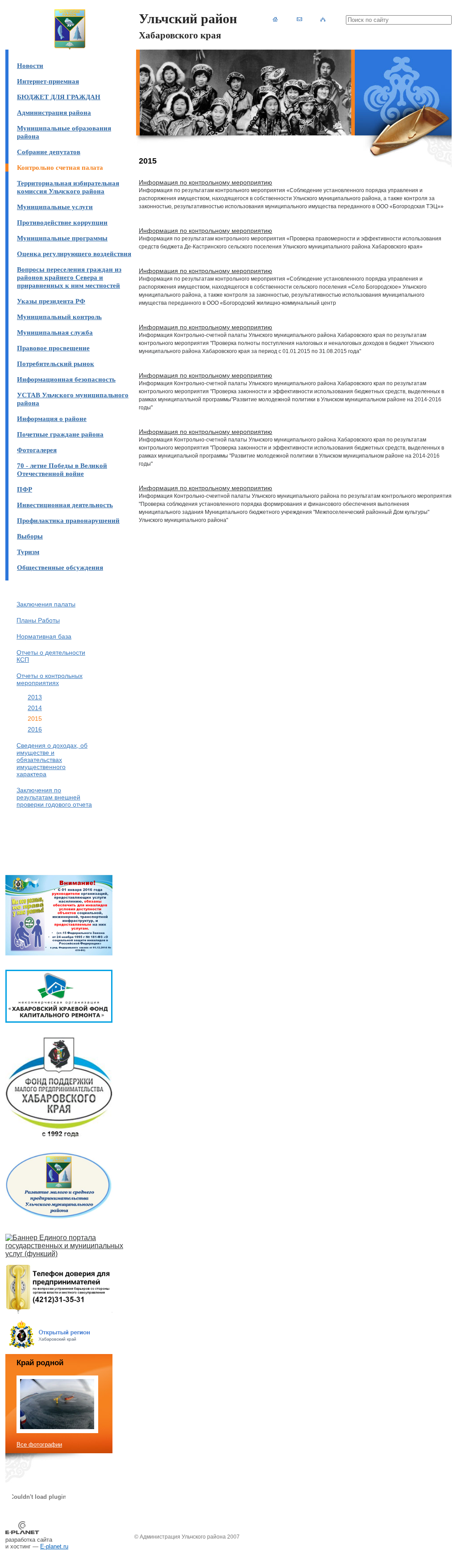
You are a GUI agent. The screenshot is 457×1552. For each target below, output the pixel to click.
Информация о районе (52, 418)
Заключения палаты (46, 604)
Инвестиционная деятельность (65, 505)
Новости (30, 65)
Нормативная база (44, 636)
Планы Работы (38, 620)
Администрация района (54, 112)
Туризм (28, 551)
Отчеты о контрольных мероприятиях (50, 679)
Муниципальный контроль (59, 316)
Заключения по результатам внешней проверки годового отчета (54, 797)
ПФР (24, 489)
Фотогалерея (37, 450)
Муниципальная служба (55, 332)
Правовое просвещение (53, 348)
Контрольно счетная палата (60, 167)
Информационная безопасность (66, 379)
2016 (35, 729)
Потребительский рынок (55, 363)
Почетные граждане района (60, 434)
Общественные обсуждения (60, 567)
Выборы (30, 536)
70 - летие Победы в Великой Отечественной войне (62, 469)
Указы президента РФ (51, 301)
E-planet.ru (54, 1546)
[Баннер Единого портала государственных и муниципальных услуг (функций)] (69, 1254)
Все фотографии (39, 1444)
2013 (35, 697)
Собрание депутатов (48, 152)
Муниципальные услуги (55, 206)
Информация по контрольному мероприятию (205, 182)
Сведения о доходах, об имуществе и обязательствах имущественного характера (52, 760)
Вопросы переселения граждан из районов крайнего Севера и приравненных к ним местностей (69, 277)
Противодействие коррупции (62, 222)
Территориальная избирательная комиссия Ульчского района (68, 187)
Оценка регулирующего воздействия (74, 253)
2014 (35, 707)
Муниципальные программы (62, 238)
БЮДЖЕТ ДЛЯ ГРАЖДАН (58, 97)
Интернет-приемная (48, 81)
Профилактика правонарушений (68, 520)
